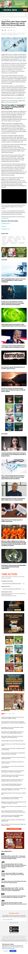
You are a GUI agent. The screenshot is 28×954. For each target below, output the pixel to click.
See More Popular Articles (14, 828)
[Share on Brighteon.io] (5, 30)
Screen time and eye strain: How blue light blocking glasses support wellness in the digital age (12, 816)
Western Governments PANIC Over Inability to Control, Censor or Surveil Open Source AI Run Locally (12, 874)
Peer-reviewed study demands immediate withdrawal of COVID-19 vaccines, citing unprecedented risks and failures (12, 477)
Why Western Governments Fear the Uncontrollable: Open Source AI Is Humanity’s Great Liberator (12, 771)
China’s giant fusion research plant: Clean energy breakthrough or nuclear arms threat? (13, 325)
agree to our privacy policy (8, 948)
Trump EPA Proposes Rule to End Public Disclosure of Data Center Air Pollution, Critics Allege (12, 776)
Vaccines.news (4, 218)
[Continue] (25, 919)
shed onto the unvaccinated (10, 102)
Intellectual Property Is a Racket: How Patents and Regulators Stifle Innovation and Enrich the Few (12, 780)
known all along (21, 59)
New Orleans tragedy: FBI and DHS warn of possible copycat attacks (13, 367)
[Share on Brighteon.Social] (2, 30)
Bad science (7, 19)
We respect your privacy (14, 922)
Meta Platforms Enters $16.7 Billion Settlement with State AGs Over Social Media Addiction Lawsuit (12, 732)
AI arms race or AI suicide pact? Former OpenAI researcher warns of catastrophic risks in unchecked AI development (12, 303)
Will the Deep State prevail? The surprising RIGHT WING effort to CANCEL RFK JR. (13, 499)
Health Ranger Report (6, 851)
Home (2, 19)
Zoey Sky (8, 365)
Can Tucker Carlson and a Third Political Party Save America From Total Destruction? (13, 882)
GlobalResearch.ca (5, 223)
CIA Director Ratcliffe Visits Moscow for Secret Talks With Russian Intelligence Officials (12, 718)
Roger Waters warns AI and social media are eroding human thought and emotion (12, 728)
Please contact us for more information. (8, 595)
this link (23, 98)
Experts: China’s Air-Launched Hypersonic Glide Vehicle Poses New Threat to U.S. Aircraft (13, 753)
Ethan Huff (8, 27)
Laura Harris (9, 344)
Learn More (5, 950)
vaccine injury (6, 34)
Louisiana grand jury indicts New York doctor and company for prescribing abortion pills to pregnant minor (13, 454)
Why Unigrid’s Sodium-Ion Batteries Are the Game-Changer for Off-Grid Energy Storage (12, 737)
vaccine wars (12, 34)
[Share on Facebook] (8, 30)
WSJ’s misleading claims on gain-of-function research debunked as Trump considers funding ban (13, 280)
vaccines (16, 34)
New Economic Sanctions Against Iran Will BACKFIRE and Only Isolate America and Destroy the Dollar (14, 904)
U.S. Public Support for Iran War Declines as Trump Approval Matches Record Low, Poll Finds (12, 798)
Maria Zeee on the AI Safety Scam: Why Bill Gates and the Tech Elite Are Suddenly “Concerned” (13, 802)
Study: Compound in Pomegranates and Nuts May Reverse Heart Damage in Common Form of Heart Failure (13, 811)
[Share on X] (11, 30)
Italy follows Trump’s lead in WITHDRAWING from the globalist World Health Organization (13, 567)
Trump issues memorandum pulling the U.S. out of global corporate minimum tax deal (13, 346)
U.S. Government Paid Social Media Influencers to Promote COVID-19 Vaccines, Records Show (11, 785)
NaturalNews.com (5, 229)
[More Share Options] (14, 30)
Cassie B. (8, 277)
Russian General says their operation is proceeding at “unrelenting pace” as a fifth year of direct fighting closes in (13, 723)
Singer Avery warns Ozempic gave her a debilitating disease (12, 520)
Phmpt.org (3, 226)
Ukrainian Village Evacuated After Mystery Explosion (12, 740)
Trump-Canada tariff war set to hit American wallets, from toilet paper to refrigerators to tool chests (13, 789)
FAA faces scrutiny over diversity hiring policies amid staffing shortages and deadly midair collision (13, 390)
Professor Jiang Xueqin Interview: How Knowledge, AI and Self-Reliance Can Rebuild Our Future (13, 896)
